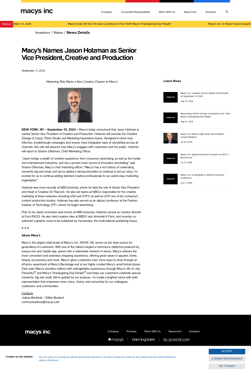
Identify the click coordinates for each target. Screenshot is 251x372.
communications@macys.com (41, 302)
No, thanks (227, 366)
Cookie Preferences (227, 359)
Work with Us (167, 12)
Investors (211, 12)
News (58, 33)
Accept (227, 351)
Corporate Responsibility (135, 12)
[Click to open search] (227, 11)
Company (106, 12)
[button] (109, 11)
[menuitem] (110, 12)
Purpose (132, 331)
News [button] (7, 24)
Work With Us (152, 331)
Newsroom (190, 12)
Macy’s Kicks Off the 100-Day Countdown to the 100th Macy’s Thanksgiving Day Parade (115, 24)
